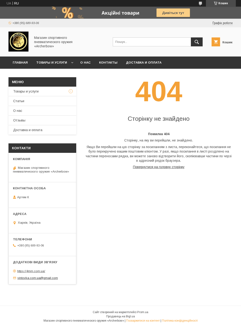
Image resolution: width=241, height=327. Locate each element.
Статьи (18, 101)
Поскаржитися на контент (143, 320)
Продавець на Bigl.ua (120, 316)
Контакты (108, 62)
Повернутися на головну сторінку (159, 167)
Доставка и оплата (143, 62)
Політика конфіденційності (180, 320)
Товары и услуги (51, 62)
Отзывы (19, 120)
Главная (20, 62)
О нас (85, 62)
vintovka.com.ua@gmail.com (37, 278)
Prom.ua (142, 312)
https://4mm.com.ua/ (31, 271)
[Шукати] (197, 41)
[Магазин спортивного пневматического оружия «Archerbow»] (18, 50)
